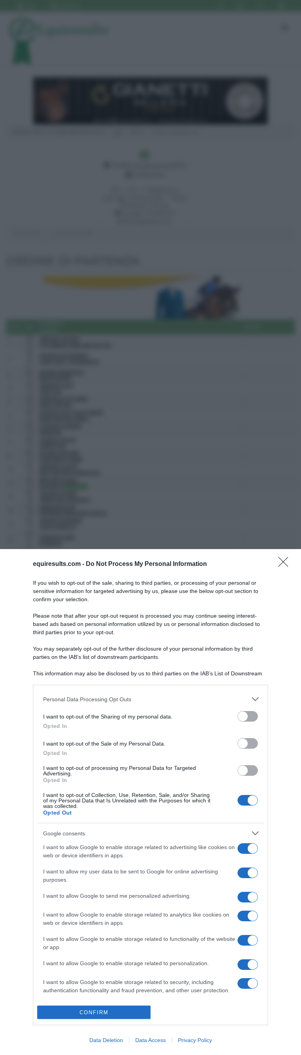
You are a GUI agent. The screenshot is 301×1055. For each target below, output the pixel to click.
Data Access (150, 1040)
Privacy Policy (195, 1040)
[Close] (285, 564)
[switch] (248, 716)
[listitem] (150, 699)
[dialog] (150, 802)
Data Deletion (106, 1040)
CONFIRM (94, 1012)
